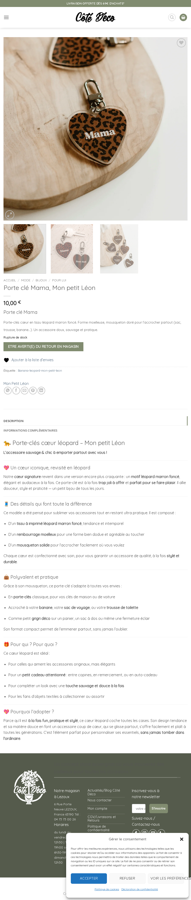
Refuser (127, 878)
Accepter (89, 878)
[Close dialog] (159, 393)
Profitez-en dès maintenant (92, 458)
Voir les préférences (167, 878)
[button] (181, 839)
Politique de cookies (107, 889)
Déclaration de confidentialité (139, 889)
